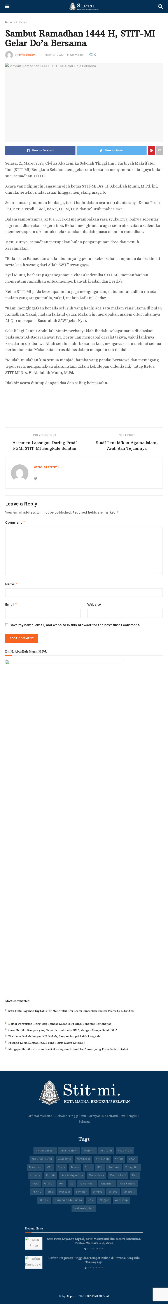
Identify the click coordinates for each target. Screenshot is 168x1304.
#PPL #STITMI (68, 1150)
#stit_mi (106, 1150)
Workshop (121, 1200)
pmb (50, 1191)
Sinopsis (129, 1191)
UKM (91, 1200)
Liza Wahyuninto (72, 1175)
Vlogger (104, 1200)
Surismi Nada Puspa (68, 1200)
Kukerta (35, 1175)
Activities (21, 22)
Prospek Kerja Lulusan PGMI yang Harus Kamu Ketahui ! (46, 1042)
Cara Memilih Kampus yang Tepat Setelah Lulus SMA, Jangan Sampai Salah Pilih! (62, 1030)
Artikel (119, 1159)
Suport (71, 1296)
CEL (49, 1167)
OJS (61, 1183)
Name (11, 584)
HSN (100, 1167)
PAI (72, 1183)
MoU (135, 1175)
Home (8, 22)
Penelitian (107, 1183)
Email (11, 604)
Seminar (81, 1191)
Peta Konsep (127, 1183)
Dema (61, 1167)
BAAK (132, 1159)
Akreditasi (83, 1159)
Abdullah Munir (42, 1159)
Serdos (112, 1191)
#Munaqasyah (45, 1150)
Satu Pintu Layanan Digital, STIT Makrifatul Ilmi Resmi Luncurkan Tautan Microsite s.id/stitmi (71, 1010)
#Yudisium (125, 1150)
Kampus (113, 1167)
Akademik (64, 1159)
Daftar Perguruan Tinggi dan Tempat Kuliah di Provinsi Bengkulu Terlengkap (59, 1023)
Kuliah (50, 1175)
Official (48, 1183)
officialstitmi (27, 54)
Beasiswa (35, 1167)
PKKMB (37, 1191)
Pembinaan (87, 1183)
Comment (15, 522)
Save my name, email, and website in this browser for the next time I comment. (75, 625)
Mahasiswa (96, 1175)
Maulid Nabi (118, 1175)
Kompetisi (131, 1167)
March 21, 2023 (54, 54)
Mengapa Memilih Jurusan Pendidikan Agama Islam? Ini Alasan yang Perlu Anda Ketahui (68, 1049)
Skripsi (44, 1200)
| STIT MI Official (97, 1296)
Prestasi (64, 1191)
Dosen (75, 1167)
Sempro (98, 1191)
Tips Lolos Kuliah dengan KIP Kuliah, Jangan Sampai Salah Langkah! (54, 1036)
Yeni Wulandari (84, 1208)
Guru (88, 1167)
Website (94, 604)
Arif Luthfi (102, 1159)
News (35, 1183)
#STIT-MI (88, 1150)
